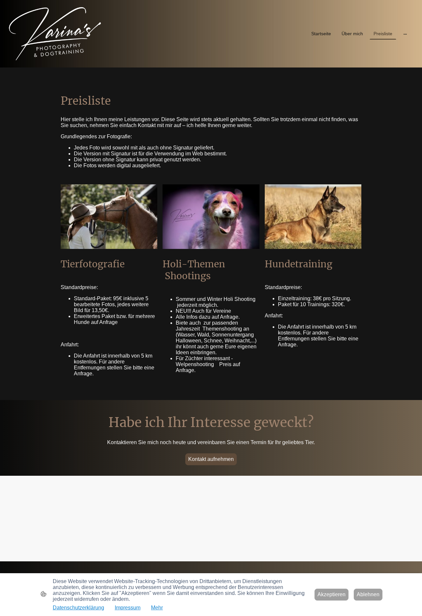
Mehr (157, 607)
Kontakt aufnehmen (211, 459)
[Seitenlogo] (55, 33)
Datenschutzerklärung (78, 607)
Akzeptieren (331, 594)
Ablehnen (368, 594)
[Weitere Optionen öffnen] (405, 34)
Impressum (127, 607)
